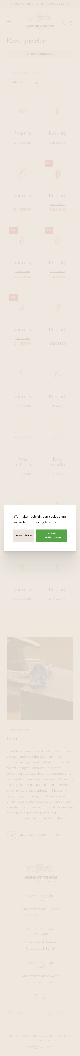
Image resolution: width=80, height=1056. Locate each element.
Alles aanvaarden (52, 535)
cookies (54, 516)
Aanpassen (23, 535)
